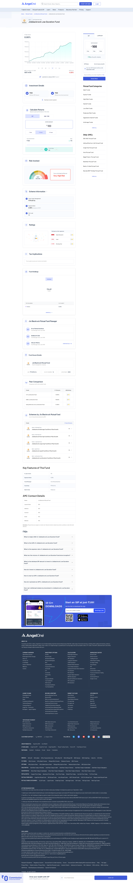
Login (97, 4)
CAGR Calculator (72, 662)
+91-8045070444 (47, 852)
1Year (30, 132)
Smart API (72, 747)
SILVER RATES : (25, 770)
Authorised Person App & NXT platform (54, 709)
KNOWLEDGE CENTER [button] (96, 652)
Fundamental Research (28, 701)
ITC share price (93, 726)
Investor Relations (27, 664)
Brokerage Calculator (73, 654)
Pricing (81, 9)
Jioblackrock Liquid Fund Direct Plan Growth (44, 451)
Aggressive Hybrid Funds (90, 117)
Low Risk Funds (87, 108)
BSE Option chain (86, 764)
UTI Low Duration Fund (31, 394)
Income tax (92, 674)
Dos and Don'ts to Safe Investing (53, 862)
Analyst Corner (93, 678)
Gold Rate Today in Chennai (66, 767)
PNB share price (71, 726)
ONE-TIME (46, 116)
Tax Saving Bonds (49, 686)
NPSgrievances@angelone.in (28, 850)
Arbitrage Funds (88, 122)
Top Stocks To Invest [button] (29, 720)
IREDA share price (27, 726)
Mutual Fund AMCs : (27, 777)
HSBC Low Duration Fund (31, 399)
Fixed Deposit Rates (81, 747)
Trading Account (94, 658)
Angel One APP (34, 747)
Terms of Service (59, 857)
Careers (24, 668)
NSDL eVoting (104, 865)
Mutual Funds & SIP (38, 9)
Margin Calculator (72, 656)
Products (61, 9)
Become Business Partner (51, 695)
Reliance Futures (65, 761)
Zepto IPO (92, 703)
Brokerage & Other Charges (29, 656)
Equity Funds (87, 94)
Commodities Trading (95, 670)
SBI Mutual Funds (52, 777)
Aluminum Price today (48, 774)
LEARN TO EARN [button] (27, 693)
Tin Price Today (93, 774)
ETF (46, 670)
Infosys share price (94, 723)
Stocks (47, 654)
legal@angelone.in (61, 853)
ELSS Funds (42, 780)
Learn (48, 9)
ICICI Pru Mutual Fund (86, 777)
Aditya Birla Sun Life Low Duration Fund (35, 404)
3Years (41, 132)
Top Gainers (70, 705)
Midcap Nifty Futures (54, 761)
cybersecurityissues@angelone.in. (65, 852)
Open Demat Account (27, 654)
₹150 (94, 51)
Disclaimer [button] (24, 831)
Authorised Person (94, 676)
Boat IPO (92, 701)
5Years (51, 132)
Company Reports (27, 705)
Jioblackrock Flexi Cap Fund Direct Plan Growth (45, 436)
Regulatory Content (38, 862)
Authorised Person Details (51, 711)
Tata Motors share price (28, 728)
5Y (56, 68)
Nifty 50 (30, 758)
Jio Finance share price (95, 728)
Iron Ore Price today (82, 774)
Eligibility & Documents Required (52, 705)
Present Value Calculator (73, 674)
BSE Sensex (77, 758)
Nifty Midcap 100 (68, 758)
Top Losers (70, 707)
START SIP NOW (85, 4)
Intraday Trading (94, 662)
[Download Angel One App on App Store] (83, 619)
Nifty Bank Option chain (46, 764)
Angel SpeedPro (52, 747)
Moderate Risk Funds (89, 113)
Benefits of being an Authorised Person (54, 701)
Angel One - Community (28, 707)
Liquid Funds (50, 780)
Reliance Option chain (74, 764)
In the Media (25, 662)
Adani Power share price (73, 723)
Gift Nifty (99, 758)
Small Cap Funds (59, 780)
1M (38, 68)
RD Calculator (71, 672)
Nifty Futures (32, 761)
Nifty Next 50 (58, 758)
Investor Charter (65, 865)
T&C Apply (103, 862)
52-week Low (71, 703)
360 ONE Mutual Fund (89, 138)
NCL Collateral (87, 865)
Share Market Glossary (73, 699)
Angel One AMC (36, 743)
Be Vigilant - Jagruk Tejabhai (29, 709)
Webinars (25, 666)
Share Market (93, 664)
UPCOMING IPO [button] (94, 693)
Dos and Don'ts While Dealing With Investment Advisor (81, 862)
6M (45, 68)
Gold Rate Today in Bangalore (99, 767)
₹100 (88, 51)
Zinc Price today (60, 774)
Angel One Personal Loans (53, 865)
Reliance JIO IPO (94, 697)
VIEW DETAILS (66, 343)
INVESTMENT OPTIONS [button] (51, 652)
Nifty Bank (36, 758)
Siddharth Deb (35, 335)
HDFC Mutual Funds (74, 777)
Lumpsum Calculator (72, 660)
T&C (103, 74)
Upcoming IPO (48, 664)
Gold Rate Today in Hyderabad (82, 767)
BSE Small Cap (86, 758)
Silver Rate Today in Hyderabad (39, 771)
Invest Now (94, 78)
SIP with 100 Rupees (49, 658)
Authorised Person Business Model (53, 707)
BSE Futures (75, 761)
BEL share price (71, 730)
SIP (32, 116)
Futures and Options (50, 666)
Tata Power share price (50, 730)
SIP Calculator (71, 658)
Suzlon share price (27, 723)
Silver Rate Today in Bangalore (56, 771)
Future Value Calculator (73, 666)
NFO (46, 662)
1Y (49, 68)
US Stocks (47, 668)
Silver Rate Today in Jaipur (88, 771)
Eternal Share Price (72, 728)
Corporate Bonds (49, 678)
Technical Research (27, 703)
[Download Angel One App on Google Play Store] (83, 616)
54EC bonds (48, 682)
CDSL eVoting (95, 865)
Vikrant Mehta (35, 343)
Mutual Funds (48, 656)
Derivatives (92, 668)
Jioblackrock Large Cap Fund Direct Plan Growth (45, 443)
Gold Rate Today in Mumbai (37, 767)
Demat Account (93, 656)
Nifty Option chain (33, 764)
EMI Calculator (71, 682)
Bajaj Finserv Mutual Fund (91, 157)
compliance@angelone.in (59, 848)
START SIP (110, 877)
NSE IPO (92, 695)
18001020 (39, 736)
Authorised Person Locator (51, 713)
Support (88, 9)
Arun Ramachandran (37, 328)
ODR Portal (24, 867)
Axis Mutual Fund (88, 152)
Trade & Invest (25, 9)
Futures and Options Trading (97, 672)
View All (94, 127)
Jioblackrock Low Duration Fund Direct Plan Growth (46, 458)
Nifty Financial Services (47, 758)
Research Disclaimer (26, 862)
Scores (64, 862)
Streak (43, 750)
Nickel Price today (71, 774)
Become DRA (48, 697)
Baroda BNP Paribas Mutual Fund (93, 171)
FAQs (98, 862)
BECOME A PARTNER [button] (50, 693)
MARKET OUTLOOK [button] (73, 693)
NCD (46, 676)
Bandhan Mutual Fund (89, 161)
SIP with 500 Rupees (50, 660)
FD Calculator (71, 670)
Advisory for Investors (76, 865)
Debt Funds (86, 90)
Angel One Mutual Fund (90, 148)
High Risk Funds (88, 99)
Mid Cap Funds (86, 780)
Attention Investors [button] (27, 788)
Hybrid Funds (87, 104)
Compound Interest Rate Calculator (76, 668)
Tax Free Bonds (48, 680)
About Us (25, 658)
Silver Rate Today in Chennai (73, 771)
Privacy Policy (49, 857)
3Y (52, 68)
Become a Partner (71, 9)
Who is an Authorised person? (52, 699)
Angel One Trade (43, 747)
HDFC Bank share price (50, 721)
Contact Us (25, 660)
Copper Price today (36, 774)
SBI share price (48, 728)
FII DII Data (70, 709)
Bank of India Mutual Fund (91, 166)
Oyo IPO (92, 699)
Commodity (48, 674)
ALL (59, 68)
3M (42, 68)
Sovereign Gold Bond (50, 684)
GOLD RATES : (25, 767)
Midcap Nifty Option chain (60, 764)
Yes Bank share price (27, 730)
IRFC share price (26, 721)
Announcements (71, 697)
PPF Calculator (71, 680)
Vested (48, 750)
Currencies (47, 672)
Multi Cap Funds (96, 780)
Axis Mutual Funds (63, 777)
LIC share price (93, 730)
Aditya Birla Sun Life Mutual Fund (93, 143)
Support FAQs (49, 736)
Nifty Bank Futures (42, 761)
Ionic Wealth (44, 743)
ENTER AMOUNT (49, 122)
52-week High (71, 701)
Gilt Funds (78, 780)
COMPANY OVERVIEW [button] (28, 652)
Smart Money (26, 697)
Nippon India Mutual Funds (100, 777)
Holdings (49, 279)
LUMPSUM (100, 35)
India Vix (93, 758)
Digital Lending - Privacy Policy (37, 865)
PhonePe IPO (93, 705)
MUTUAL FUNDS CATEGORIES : (29, 780)
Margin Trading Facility (63, 747)
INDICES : (23, 758)
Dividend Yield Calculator (73, 664)
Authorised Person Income (51, 703)
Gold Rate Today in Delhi (52, 767)
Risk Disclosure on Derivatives (36, 867)
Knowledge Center (27, 695)
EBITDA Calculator (72, 676)
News (54, 9)
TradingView (55, 750)
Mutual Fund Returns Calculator (75, 678)
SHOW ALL (48, 312)
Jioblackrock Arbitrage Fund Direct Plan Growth (45, 429)
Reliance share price (94, 721)
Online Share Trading (95, 660)
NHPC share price (49, 723)
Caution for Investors (50, 867)
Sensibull (31, 750)
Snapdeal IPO (93, 707)
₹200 (100, 51)
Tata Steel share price (73, 721)
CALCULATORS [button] (72, 652)
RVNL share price (49, 726)
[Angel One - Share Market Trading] (28, 4)
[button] (49, 537)
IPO (91, 666)
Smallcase (37, 750)
